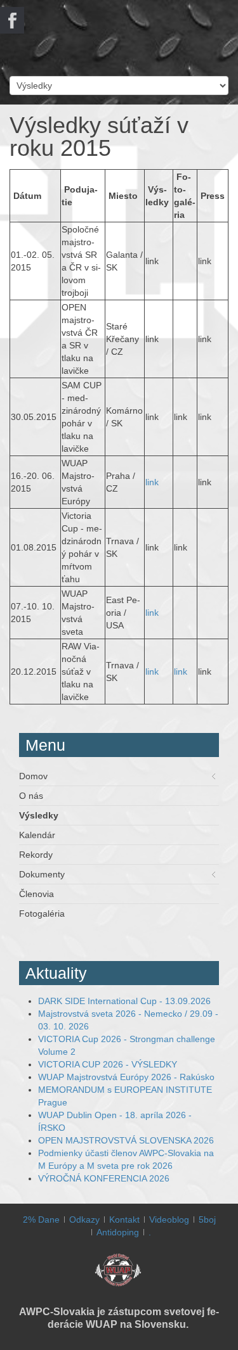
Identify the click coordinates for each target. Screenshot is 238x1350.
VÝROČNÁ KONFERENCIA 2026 (103, 1178)
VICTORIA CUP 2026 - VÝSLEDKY (107, 1064)
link (152, 482)
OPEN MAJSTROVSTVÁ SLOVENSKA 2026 (126, 1140)
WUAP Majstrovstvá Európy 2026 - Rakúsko (126, 1077)
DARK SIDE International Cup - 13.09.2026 (124, 1001)
